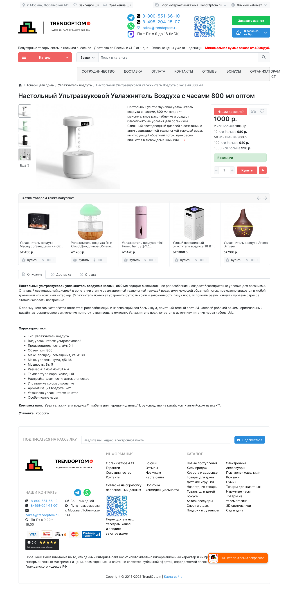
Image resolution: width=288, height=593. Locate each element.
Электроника (236, 463)
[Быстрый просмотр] (49, 260)
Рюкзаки (232, 477)
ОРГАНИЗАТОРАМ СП (265, 74)
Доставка (133, 71)
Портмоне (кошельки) (243, 472)
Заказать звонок (251, 20)
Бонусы (234, 71)
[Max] (131, 34)
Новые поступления (202, 463)
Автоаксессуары (200, 501)
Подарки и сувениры (203, 510)
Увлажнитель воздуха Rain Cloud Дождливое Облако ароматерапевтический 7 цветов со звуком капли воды (91, 245)
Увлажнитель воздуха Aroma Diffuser (246, 244)
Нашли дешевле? (231, 111)
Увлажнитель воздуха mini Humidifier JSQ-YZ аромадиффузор (142, 245)
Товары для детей (201, 491)
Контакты (183, 71)
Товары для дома (200, 477)
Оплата (158, 71)
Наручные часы (238, 491)
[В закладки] (262, 111)
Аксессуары (235, 468)
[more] (54, 260)
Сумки (231, 482)
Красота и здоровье (202, 472)
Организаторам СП (120, 463)
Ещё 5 (24, 165)
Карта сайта (155, 477)
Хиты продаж (197, 468)
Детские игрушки (200, 482)
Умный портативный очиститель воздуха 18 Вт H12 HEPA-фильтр (193, 245)
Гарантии (113, 468)
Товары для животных (243, 487)
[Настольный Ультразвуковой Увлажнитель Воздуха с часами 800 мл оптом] (78, 146)
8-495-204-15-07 (161, 22)
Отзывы (209, 71)
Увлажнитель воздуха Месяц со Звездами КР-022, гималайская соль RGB (41, 245)
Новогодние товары (202, 487)
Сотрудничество (118, 472)
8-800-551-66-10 (161, 16)
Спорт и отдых (198, 505)
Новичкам (153, 472)
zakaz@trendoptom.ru (160, 28)
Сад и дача (234, 510)
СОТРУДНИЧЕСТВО (98, 71)
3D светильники (238, 505)
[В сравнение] (253, 111)
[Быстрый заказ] (263, 170)
